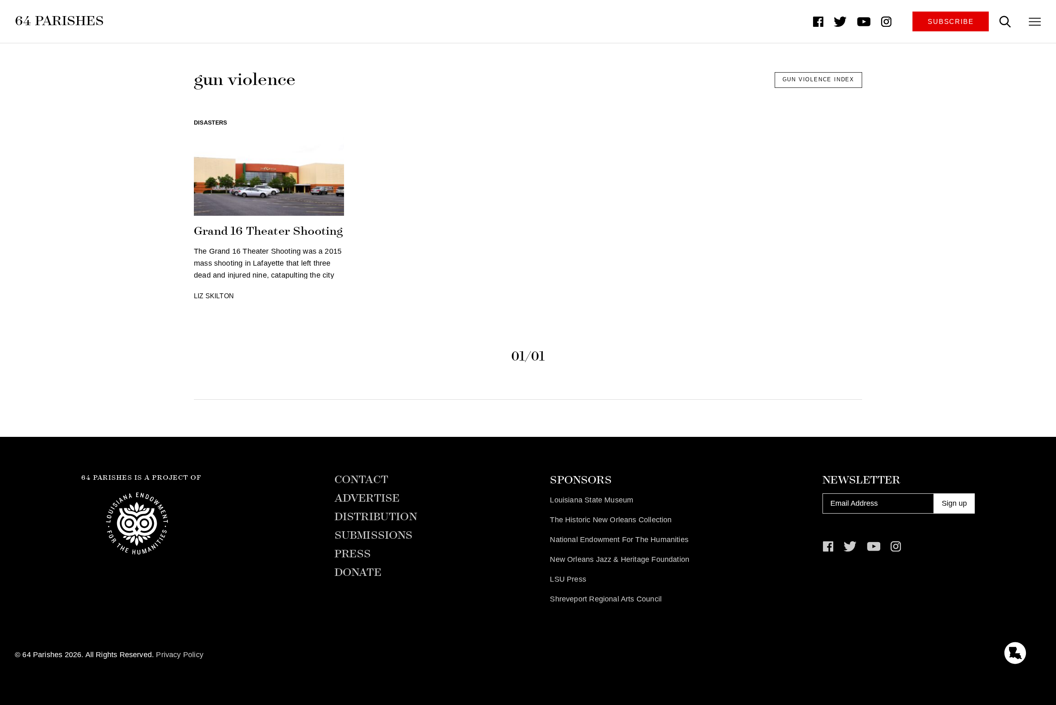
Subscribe (951, 21)
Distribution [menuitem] (376, 517)
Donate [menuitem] (358, 572)
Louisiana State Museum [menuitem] (591, 500)
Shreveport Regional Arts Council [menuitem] (606, 599)
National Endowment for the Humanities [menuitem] (619, 539)
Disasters (210, 122)
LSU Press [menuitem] (568, 579)
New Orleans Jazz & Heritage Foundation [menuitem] (619, 559)
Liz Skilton (214, 295)
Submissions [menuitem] (374, 535)
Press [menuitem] (353, 554)
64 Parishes (59, 20)
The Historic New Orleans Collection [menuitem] (611, 520)
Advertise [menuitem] (367, 498)
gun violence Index (818, 80)
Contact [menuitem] (361, 480)
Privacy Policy (179, 655)
